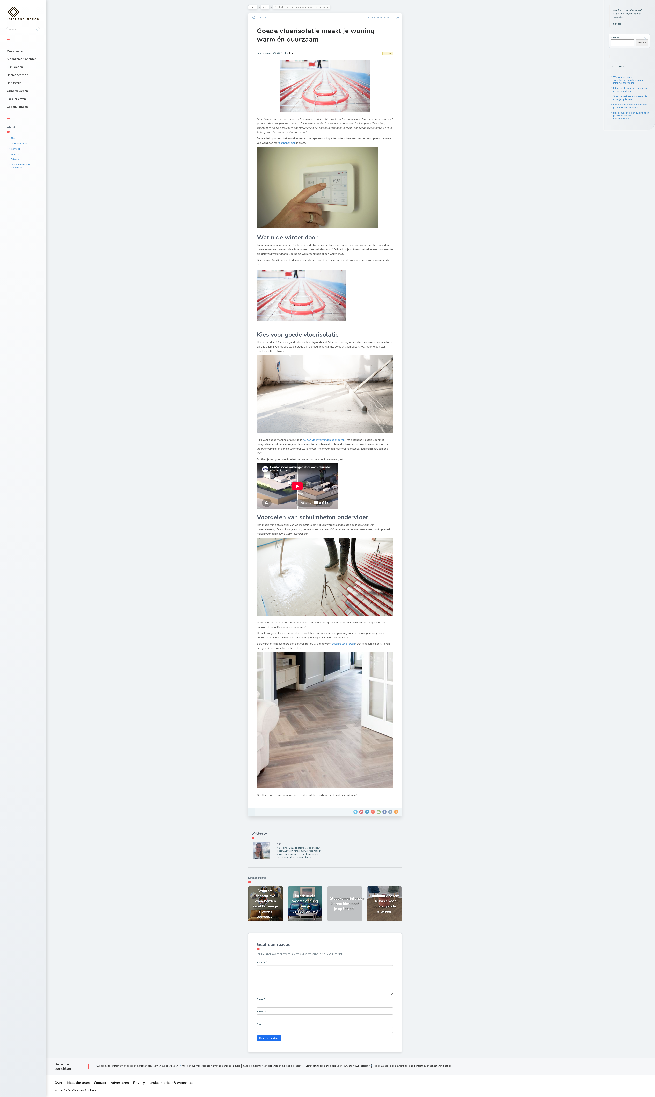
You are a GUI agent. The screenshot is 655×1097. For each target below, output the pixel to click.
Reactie (262, 962)
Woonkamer (15, 51)
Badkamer (14, 83)
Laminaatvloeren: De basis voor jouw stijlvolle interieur (630, 106)
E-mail (261, 1011)
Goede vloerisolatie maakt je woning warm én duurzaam (316, 35)
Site (259, 1024)
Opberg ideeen (17, 91)
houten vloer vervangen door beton (324, 440)
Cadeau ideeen (17, 107)
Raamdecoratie (17, 75)
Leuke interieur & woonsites (20, 166)
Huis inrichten (16, 99)
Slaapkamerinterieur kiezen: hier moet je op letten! (630, 98)
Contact (15, 148)
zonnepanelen (287, 143)
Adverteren (17, 154)
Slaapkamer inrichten (22, 59)
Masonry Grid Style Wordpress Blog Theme (75, 1090)
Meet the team (19, 143)
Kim (290, 53)
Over (13, 138)
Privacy (15, 159)
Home (253, 7)
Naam (261, 999)
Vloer (265, 7)
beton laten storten (343, 644)
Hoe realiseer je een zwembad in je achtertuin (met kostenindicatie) (631, 115)
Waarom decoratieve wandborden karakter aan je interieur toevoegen (628, 80)
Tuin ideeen (15, 67)
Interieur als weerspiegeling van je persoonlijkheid (630, 90)
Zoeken (615, 37)
